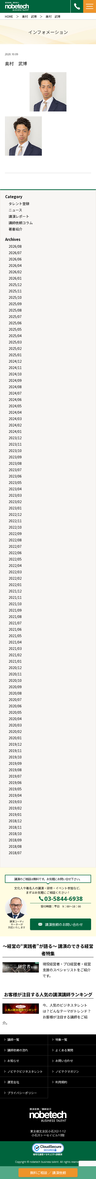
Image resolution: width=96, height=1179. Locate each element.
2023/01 (15, 508)
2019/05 (15, 788)
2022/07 (15, 546)
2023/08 (15, 463)
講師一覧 (13, 1039)
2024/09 (15, 380)
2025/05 (15, 329)
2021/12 (15, 591)
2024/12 (15, 361)
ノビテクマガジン (67, 1071)
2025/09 (15, 303)
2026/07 (15, 252)
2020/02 (15, 731)
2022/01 (15, 584)
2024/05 (15, 405)
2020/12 (15, 667)
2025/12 (15, 284)
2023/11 (15, 444)
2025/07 (15, 316)
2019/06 (15, 782)
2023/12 (15, 437)
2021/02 (15, 654)
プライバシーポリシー (22, 1093)
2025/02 (15, 348)
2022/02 (15, 578)
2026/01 (15, 278)
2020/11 (15, 674)
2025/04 (15, 335)
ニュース (15, 209)
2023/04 (15, 488)
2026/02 (15, 271)
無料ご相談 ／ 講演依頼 (48, 1172)
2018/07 (15, 852)
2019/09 (15, 763)
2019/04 (15, 795)
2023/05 (15, 482)
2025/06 (15, 322)
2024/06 (15, 399)
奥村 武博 (29, 16)
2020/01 (15, 737)
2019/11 (15, 750)
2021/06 (15, 629)
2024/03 (15, 418)
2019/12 (15, 744)
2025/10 (15, 297)
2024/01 (15, 431)
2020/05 (15, 712)
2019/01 (15, 814)
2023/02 (15, 501)
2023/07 (15, 469)
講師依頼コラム (21, 222)
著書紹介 (15, 229)
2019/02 (15, 808)
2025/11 (15, 290)
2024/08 (15, 386)
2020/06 (15, 705)
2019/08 (15, 769)
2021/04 (15, 642)
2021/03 (15, 648)
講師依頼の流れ (17, 1050)
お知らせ (13, 1060)
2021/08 (15, 616)
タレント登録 (19, 203)
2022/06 (15, 552)
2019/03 (15, 801)
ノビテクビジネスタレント (25, 1071)
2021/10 (15, 603)
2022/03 (15, 571)
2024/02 (15, 425)
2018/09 (15, 839)
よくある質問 (64, 1050)
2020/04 (15, 718)
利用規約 (61, 1082)
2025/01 (15, 354)
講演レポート (19, 216)
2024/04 (15, 412)
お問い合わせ (64, 1060)
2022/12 (15, 514)
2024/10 (15, 373)
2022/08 (15, 539)
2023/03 (15, 495)
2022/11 (15, 520)
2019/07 (15, 776)
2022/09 (15, 533)
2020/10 (15, 680)
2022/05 (15, 559)
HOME (9, 16)
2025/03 (15, 342)
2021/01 (15, 661)
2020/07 (15, 699)
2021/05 (15, 635)
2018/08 (15, 846)
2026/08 (15, 246)
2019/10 (15, 756)
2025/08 (15, 310)
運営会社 (13, 1082)
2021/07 (15, 622)
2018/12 (15, 820)
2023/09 (15, 456)
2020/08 (15, 693)
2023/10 (15, 450)
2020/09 (15, 686)
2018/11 (15, 827)
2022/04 (15, 565)
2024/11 (15, 367)
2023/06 (15, 476)
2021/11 (15, 597)
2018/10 (15, 833)
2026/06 (15, 259)
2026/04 (15, 265)
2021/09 (15, 610)
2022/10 (15, 527)
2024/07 (15, 393)
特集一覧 (61, 1039)
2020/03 (15, 725)
